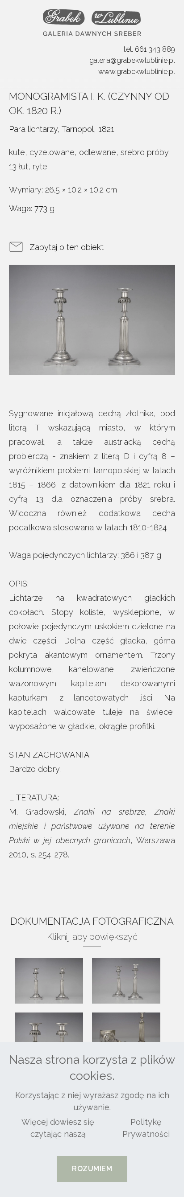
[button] (92, 1169)
